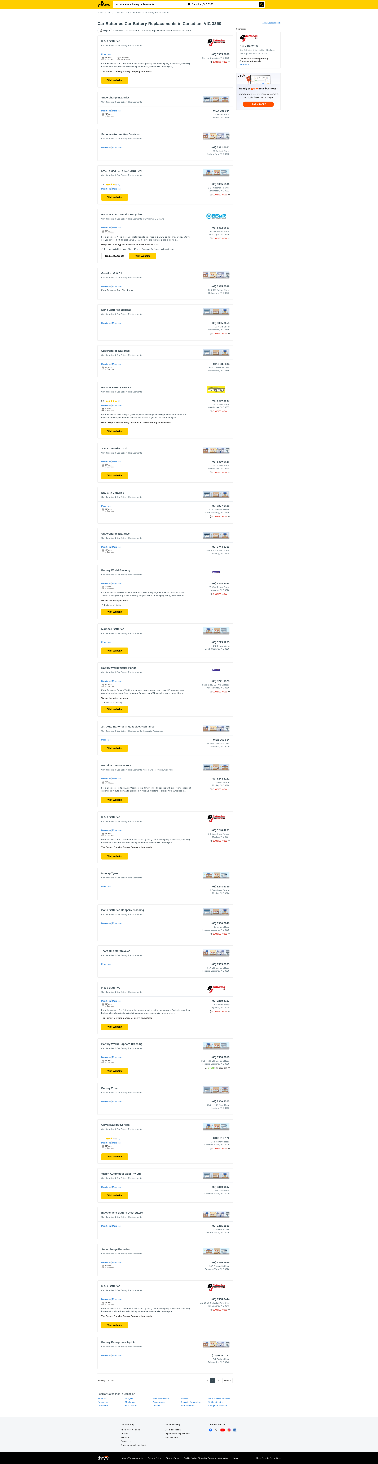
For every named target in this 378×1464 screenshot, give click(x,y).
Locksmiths (102, 1405)
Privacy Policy (154, 1458)
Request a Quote (114, 256)
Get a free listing (173, 1430)
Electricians (102, 1402)
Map (105, 30)
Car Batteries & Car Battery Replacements (121, 45)
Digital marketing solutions (177, 1433)
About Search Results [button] (272, 23)
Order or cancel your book (133, 1445)
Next (226, 1380)
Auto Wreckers (187, 1405)
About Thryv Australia (132, 1458)
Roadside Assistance (153, 731)
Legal (235, 1458)
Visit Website (114, 80)
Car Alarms (148, 219)
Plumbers (102, 1398)
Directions (106, 111)
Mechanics (130, 1402)
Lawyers (129, 1398)
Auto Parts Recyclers (153, 770)
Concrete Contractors (190, 1402)
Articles (124, 1433)
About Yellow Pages (130, 1430)
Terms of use (172, 1458)
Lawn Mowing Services (219, 1398)
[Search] (261, 4)
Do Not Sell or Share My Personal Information (206, 1458)
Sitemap (125, 1437)
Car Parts (159, 219)
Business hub (171, 1437)
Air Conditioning (215, 1402)
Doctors (156, 1405)
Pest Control (131, 1405)
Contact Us (126, 1441)
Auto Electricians (161, 1398)
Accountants (158, 1402)
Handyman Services (217, 1405)
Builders (184, 1398)
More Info (106, 54)
